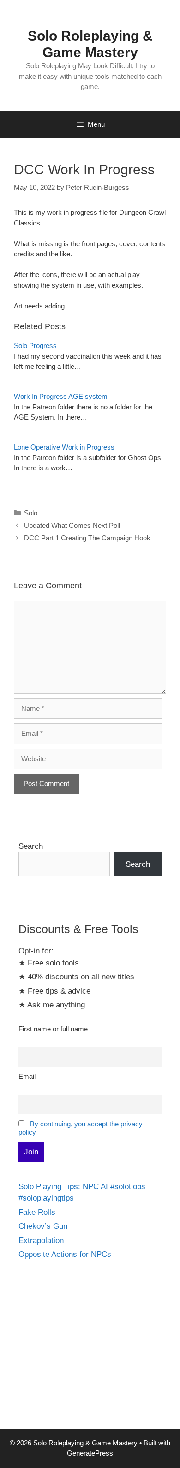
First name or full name (53, 1029)
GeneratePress (90, 1453)
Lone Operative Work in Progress (64, 447)
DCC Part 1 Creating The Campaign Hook (87, 538)
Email (27, 1076)
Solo (30, 513)
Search (30, 846)
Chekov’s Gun (42, 1226)
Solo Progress (35, 345)
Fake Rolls (36, 1212)
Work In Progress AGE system (61, 396)
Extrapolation (41, 1240)
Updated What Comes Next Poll (72, 525)
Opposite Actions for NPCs (64, 1254)
